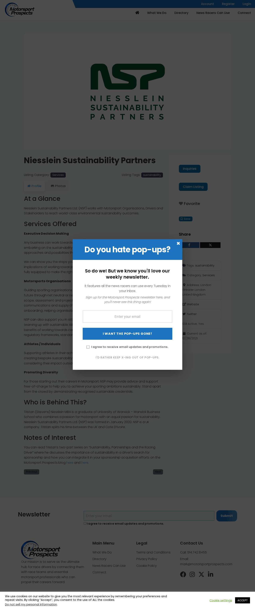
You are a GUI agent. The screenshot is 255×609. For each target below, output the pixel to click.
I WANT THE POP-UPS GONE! (127, 333)
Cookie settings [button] (221, 600)
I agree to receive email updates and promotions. (129, 347)
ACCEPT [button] (242, 600)
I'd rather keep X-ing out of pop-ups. (127, 357)
